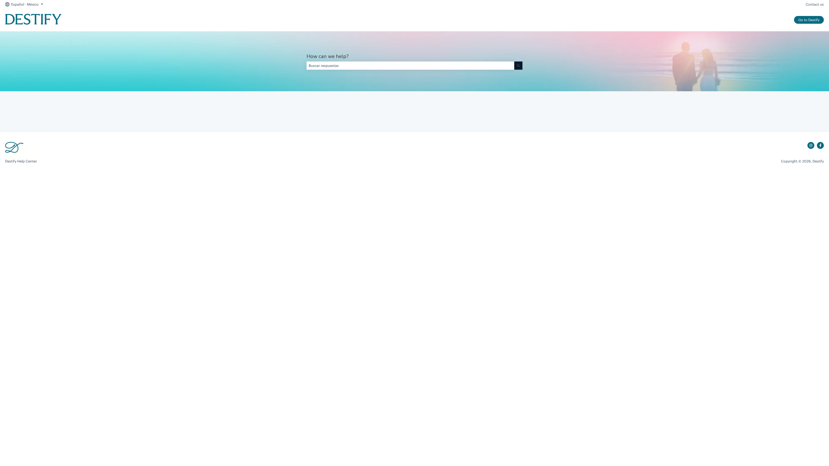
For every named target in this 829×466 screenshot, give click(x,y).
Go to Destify (809, 20)
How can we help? (328, 56)
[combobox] (410, 65)
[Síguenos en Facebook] (820, 145)
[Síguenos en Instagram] (810, 145)
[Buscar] (518, 65)
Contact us (815, 4)
